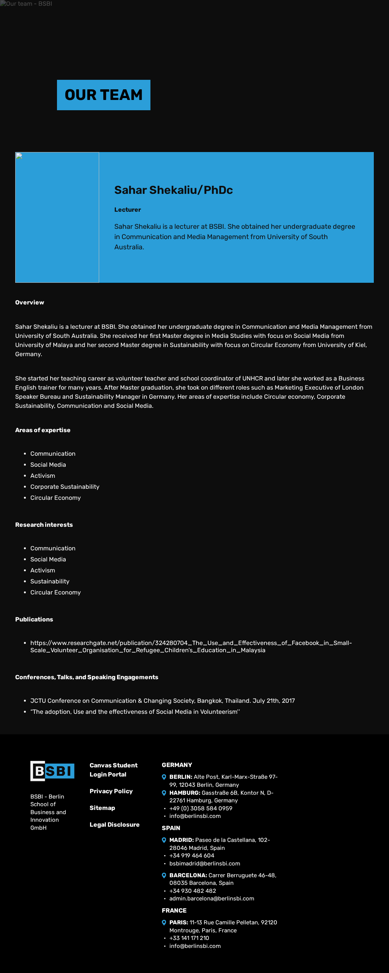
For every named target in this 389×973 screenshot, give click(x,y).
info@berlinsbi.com (195, 816)
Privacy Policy (111, 791)
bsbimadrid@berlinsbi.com (204, 863)
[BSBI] (52, 771)
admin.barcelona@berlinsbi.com (211, 898)
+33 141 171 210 (189, 938)
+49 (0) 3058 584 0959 (200, 808)
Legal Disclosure (115, 824)
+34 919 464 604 (191, 855)
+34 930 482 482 (192, 890)
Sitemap (102, 807)
